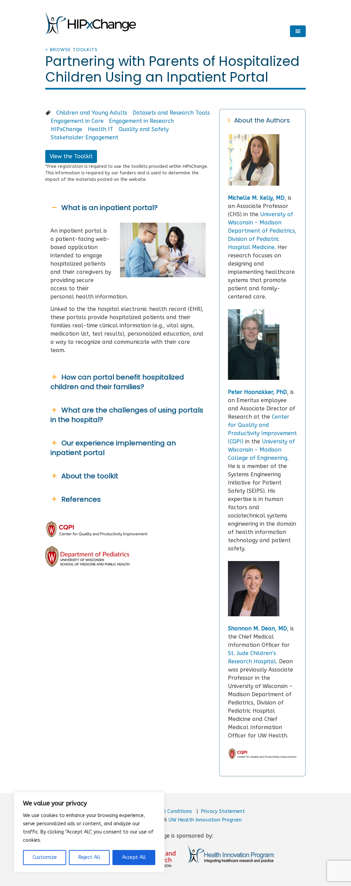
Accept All (134, 857)
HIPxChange (66, 129)
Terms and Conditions (166, 811)
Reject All (89, 857)
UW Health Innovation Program (205, 820)
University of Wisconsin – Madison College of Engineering (261, 449)
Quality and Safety (144, 129)
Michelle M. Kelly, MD (256, 198)
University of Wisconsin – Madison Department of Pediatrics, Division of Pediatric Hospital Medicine (262, 230)
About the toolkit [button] (89, 476)
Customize (45, 857)
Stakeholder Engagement (84, 137)
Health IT (100, 129)
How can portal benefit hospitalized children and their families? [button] (117, 382)
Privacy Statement (223, 811)
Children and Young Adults (91, 112)
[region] (89, 832)
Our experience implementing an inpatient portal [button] (113, 447)
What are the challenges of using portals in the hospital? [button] (126, 414)
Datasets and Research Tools (171, 112)
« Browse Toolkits (71, 50)
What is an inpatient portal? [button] (109, 207)
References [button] (81, 499)
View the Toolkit (71, 156)
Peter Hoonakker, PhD (257, 392)
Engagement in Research (141, 121)
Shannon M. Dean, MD (257, 628)
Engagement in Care (77, 121)
